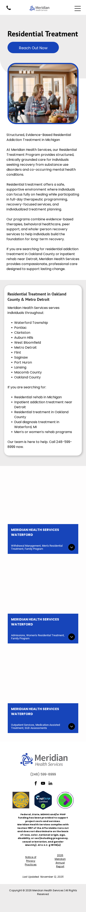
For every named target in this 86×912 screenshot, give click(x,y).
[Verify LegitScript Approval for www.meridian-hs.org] (43, 793)
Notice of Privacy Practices (31, 860)
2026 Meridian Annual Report (60, 860)
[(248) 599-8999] (8, 10)
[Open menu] (78, 8)
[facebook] (36, 783)
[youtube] (43, 783)
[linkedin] (50, 783)
